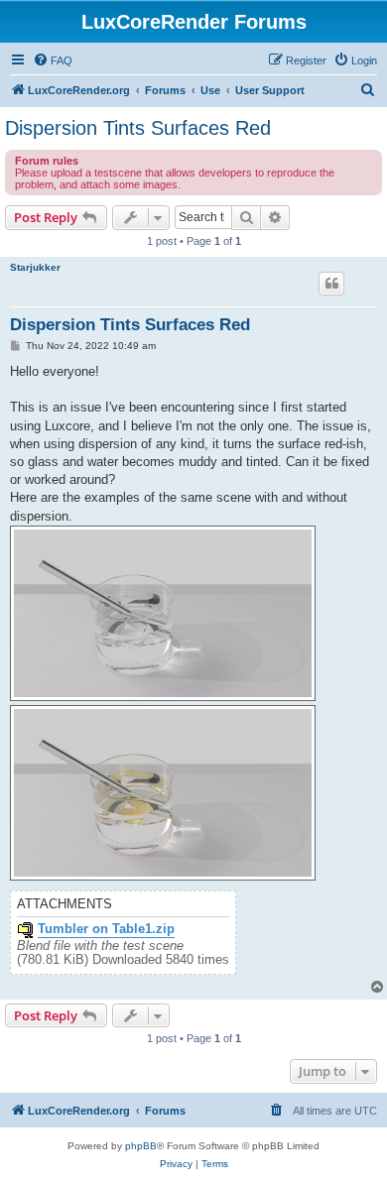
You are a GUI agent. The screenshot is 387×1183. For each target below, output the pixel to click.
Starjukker (35, 267)
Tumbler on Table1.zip (106, 929)
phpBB (141, 1145)
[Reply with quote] (331, 284)
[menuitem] (52, 60)
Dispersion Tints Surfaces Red (138, 128)
